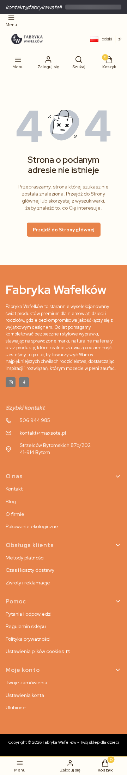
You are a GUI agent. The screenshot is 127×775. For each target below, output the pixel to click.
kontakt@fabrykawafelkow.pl (40, 7)
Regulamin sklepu (26, 626)
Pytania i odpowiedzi (29, 614)
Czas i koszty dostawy (30, 570)
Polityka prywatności (28, 639)
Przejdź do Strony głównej (64, 229)
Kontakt (14, 489)
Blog (11, 501)
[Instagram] (11, 382)
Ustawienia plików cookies (35, 651)
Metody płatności (25, 558)
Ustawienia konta (25, 695)
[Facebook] (24, 382)
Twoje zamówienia (26, 682)
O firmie (15, 514)
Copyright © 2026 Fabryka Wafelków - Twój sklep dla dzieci (63, 742)
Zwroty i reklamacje (28, 582)
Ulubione (16, 707)
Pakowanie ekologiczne (32, 526)
